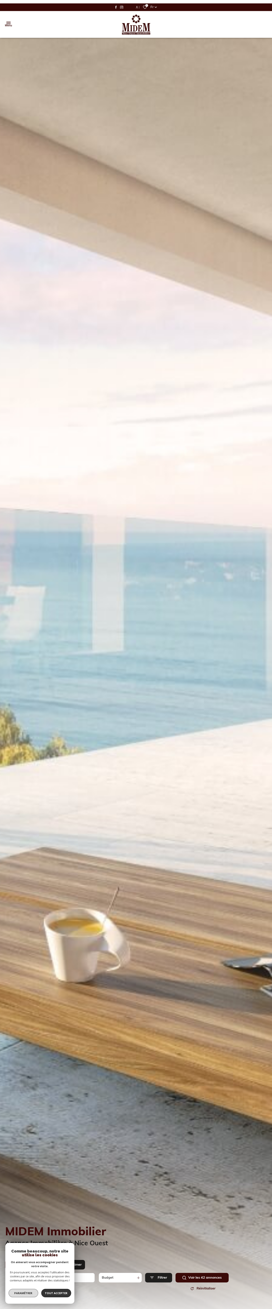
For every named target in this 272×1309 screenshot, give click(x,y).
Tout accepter (56, 1293)
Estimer (75, 1265)
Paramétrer (23, 1293)
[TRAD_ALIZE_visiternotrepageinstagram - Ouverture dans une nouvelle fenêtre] (121, 7)
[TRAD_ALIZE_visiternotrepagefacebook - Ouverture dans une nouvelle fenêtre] (116, 7)
